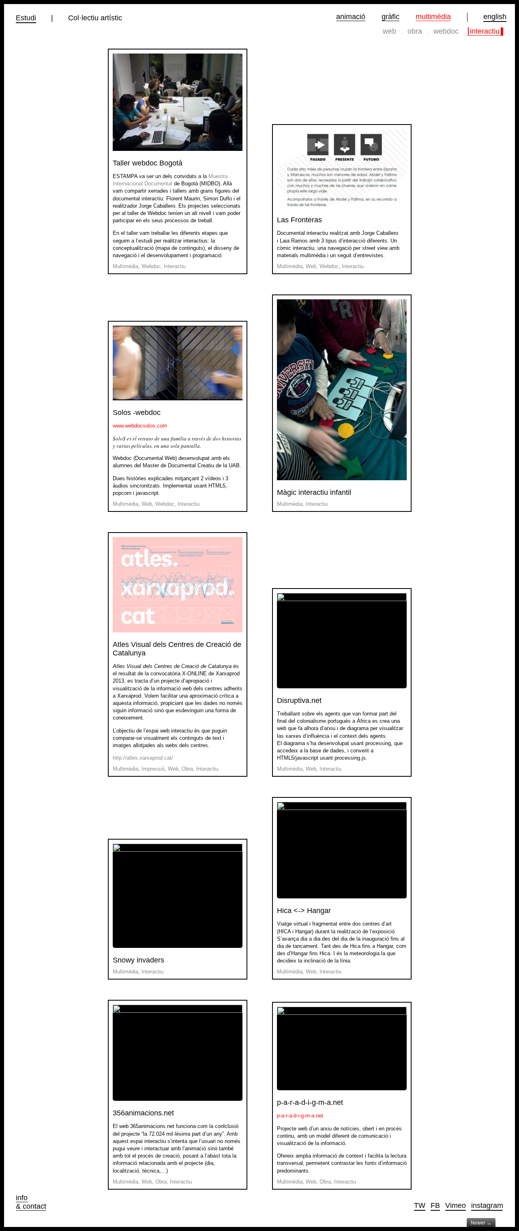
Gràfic (390, 17)
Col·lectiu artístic (95, 18)
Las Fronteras (299, 220)
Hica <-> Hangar (304, 911)
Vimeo (455, 1205)
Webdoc (446, 31)
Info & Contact (31, 1202)
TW (419, 1205)
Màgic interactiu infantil (314, 492)
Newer (481, 1223)
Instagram (487, 1205)
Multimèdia (433, 17)
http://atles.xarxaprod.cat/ (143, 758)
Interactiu (485, 31)
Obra (414, 31)
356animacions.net (143, 1113)
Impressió (153, 769)
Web (389, 31)
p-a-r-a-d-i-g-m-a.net (310, 1102)
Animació (350, 17)
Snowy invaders (138, 960)
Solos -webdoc (137, 412)
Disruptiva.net (299, 700)
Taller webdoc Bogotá (147, 163)
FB (435, 1205)
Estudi (26, 18)
